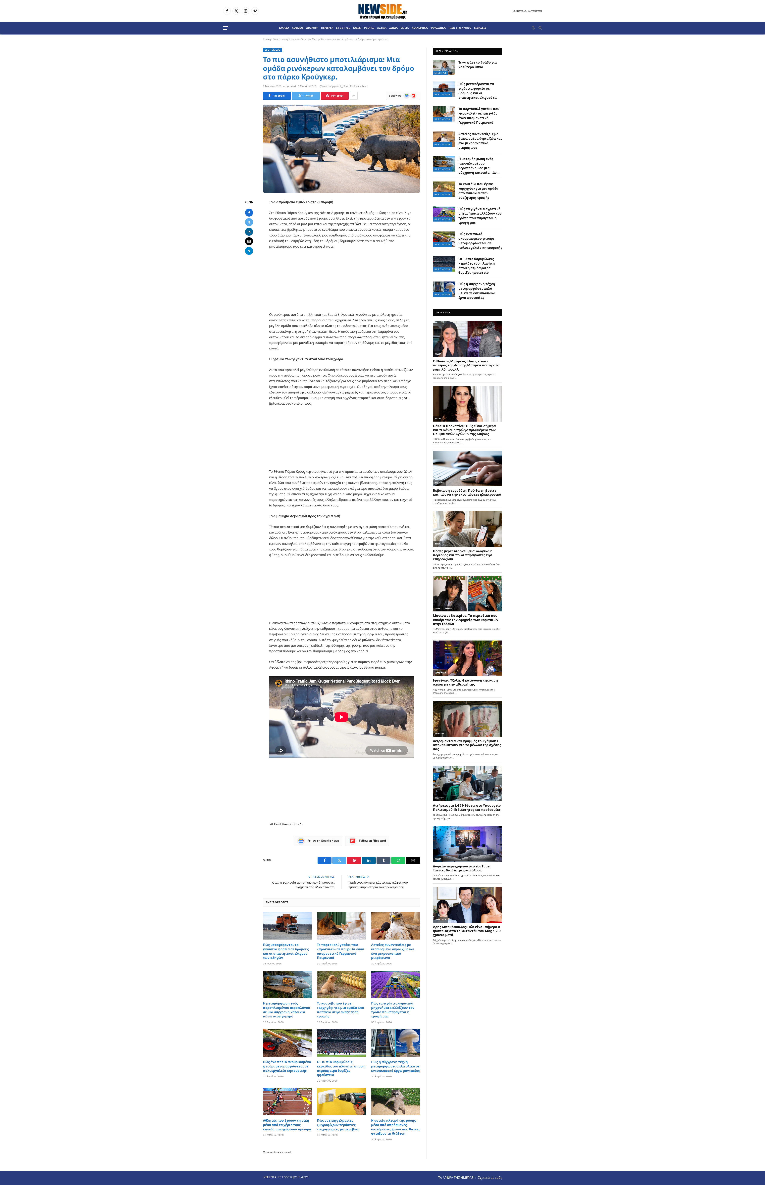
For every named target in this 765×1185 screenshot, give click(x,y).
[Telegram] (249, 251)
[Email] (249, 241)
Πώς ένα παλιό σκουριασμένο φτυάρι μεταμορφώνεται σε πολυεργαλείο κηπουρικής (287, 1066)
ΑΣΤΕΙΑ (381, 27)
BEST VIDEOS (272, 50)
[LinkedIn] (249, 231)
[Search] (540, 28)
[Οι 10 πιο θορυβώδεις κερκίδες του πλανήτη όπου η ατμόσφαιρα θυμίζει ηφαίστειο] (341, 1043)
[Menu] (225, 28)
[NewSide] (382, 11)
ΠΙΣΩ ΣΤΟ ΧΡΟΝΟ (459, 27)
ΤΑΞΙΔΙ (357, 27)
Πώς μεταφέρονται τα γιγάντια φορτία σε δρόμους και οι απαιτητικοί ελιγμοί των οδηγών (286, 951)
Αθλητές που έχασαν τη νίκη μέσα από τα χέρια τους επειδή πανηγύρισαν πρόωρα (287, 1125)
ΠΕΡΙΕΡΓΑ (327, 27)
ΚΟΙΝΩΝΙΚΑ (420, 27)
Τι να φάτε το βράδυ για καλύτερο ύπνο (477, 65)
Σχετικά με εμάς (490, 1178)
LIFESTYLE (343, 27)
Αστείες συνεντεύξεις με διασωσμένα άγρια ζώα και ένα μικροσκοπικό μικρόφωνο (393, 951)
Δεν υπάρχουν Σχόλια (335, 86)
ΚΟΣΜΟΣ (297, 27)
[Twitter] (249, 222)
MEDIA (404, 27)
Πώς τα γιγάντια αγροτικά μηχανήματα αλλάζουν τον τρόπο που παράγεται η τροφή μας (392, 1010)
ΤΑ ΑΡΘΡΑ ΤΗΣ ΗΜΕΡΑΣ (455, 1178)
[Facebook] (249, 212)
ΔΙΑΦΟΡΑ (312, 27)
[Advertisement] (341, 282)
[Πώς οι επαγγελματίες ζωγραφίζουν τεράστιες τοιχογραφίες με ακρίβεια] (341, 1101)
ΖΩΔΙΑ (393, 27)
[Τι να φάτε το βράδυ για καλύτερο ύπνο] (444, 67)
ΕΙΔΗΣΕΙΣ (480, 27)
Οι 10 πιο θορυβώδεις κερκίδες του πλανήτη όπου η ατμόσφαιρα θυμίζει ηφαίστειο (341, 1068)
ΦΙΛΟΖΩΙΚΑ (438, 27)
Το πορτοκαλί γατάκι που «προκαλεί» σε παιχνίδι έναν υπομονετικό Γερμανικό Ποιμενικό (340, 951)
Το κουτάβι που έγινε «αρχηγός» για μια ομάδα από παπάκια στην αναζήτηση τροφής (340, 1010)
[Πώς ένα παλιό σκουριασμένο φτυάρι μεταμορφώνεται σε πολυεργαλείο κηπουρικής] (287, 1043)
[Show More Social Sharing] (354, 96)
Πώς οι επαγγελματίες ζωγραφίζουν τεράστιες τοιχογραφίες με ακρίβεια (338, 1125)
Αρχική (267, 39)
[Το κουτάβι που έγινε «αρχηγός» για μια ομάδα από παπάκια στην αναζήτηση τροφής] (341, 984)
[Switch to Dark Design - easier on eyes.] (533, 28)
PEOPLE (369, 27)
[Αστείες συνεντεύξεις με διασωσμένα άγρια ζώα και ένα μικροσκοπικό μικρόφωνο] (395, 926)
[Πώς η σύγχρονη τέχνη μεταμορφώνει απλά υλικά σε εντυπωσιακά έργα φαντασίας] (395, 1043)
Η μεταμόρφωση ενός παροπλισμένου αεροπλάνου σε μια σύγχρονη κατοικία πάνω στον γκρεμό (286, 1010)
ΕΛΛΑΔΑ (284, 27)
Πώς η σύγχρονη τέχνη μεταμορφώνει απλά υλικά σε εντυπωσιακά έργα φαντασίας (395, 1066)
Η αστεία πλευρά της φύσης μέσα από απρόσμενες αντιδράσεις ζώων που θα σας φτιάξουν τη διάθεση (395, 1127)
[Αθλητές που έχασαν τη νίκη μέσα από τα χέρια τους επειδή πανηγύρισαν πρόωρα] (287, 1101)
